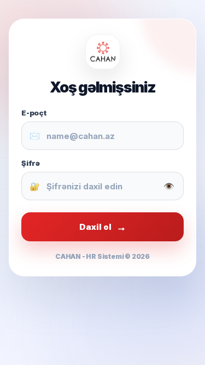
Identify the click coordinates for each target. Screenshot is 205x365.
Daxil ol (102, 227)
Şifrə (30, 163)
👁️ (168, 186)
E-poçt (33, 112)
